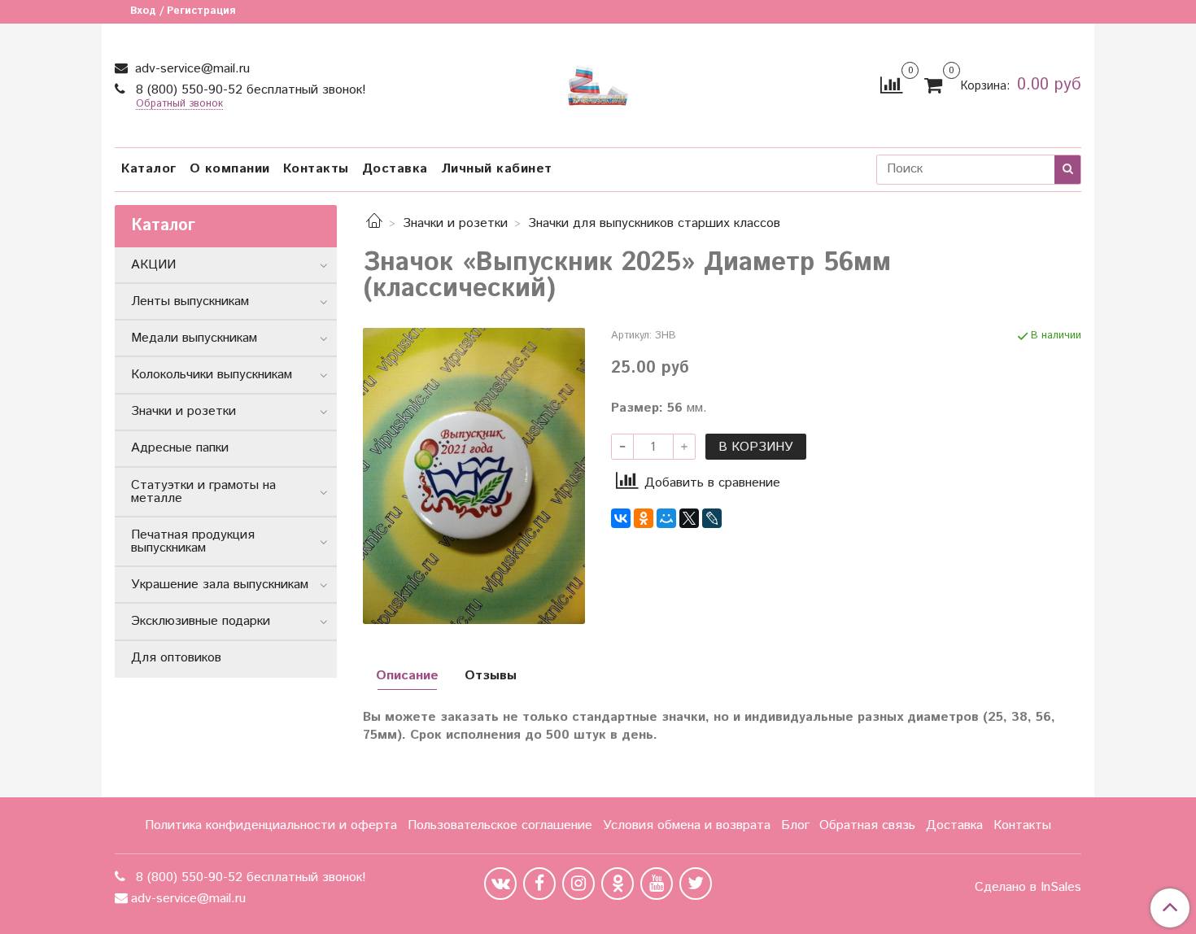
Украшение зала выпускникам (219, 584)
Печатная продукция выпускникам (193, 541)
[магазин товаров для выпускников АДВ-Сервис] (598, 81)
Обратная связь (867, 825)
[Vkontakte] (500, 883)
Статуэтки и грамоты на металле (203, 492)
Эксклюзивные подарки (200, 621)
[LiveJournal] (712, 518)
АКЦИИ (153, 264)
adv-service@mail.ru (190, 68)
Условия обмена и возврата (686, 825)
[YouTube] (656, 883)
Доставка (395, 168)
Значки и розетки (455, 223)
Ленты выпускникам (190, 301)
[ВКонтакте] (621, 518)
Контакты (316, 168)
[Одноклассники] (643, 518)
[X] (689, 518)
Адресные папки (180, 448)
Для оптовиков (176, 657)
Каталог (149, 168)
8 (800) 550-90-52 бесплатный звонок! (249, 90)
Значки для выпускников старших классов (654, 223)
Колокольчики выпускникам (211, 374)
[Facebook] (539, 883)
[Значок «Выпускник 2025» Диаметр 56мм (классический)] (474, 475)
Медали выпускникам (194, 338)
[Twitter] (695, 883)
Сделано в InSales (1028, 887)
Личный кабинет (496, 168)
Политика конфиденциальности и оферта (271, 825)
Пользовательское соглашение (500, 825)
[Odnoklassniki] (617, 883)
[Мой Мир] (666, 518)
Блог (795, 825)
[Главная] (374, 223)
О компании (230, 168)
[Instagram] (578, 883)
